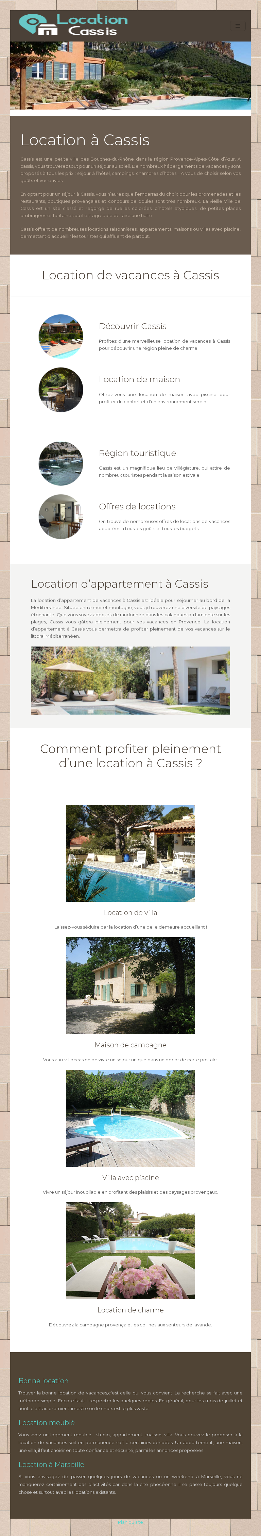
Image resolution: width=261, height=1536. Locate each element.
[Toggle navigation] (238, 26)
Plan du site (130, 1522)
